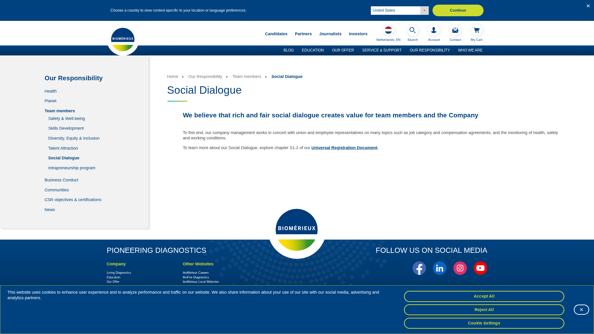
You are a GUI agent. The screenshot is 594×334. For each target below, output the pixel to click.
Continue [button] (458, 10)
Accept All (484, 296)
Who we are (470, 50)
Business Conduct (61, 180)
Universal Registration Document (344, 147)
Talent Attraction (63, 148)
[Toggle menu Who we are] (485, 50)
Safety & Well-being (66, 118)
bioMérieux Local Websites (201, 281)
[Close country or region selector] (588, 6)
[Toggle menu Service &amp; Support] (404, 50)
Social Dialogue (63, 158)
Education (313, 50)
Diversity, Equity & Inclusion (74, 138)
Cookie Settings (484, 323)
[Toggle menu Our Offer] (356, 50)
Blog (289, 50)
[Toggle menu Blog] (296, 50)
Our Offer (343, 50)
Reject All (484, 309)
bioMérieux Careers (196, 272)
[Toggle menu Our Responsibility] (452, 50)
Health (51, 91)
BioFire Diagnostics (196, 277)
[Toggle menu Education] (326, 50)
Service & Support (382, 50)
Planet (50, 101)
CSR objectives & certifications (73, 199)
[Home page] (123, 39)
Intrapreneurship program (71, 167)
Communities (57, 189)
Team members (60, 111)
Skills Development (66, 128)
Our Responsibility (430, 50)
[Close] (581, 310)
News (50, 209)
